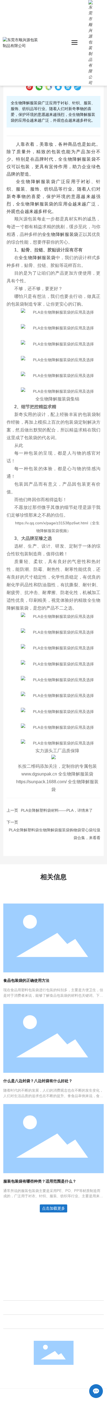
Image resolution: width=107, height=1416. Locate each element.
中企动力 (59, 1404)
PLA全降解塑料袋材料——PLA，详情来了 (57, 810)
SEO (84, 1410)
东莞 (71, 1404)
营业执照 (69, 1410)
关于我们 (13, 1293)
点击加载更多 (53, 1208)
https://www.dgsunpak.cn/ (34, 1270)
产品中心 (13, 1307)
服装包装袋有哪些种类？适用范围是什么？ (39, 1181)
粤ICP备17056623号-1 (39, 1410)
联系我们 (11, 1231)
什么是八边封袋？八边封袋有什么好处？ (37, 1081)
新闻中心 (13, 1321)
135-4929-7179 (25, 1255)
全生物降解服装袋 (75, 774)
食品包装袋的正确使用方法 (26, 980)
